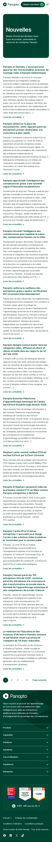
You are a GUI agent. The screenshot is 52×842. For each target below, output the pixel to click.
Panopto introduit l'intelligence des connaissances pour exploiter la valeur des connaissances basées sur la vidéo (24, 234)
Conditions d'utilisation (12, 824)
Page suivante (39, 680)
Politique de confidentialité (26, 818)
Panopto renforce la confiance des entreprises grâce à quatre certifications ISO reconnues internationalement (25, 291)
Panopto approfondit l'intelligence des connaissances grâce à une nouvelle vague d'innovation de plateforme (24, 183)
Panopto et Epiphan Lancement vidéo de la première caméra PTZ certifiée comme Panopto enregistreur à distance (25, 490)
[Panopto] (11, 5)
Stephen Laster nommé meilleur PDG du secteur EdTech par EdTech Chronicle (24, 454)
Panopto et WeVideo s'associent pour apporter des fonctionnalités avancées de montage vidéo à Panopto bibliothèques (26, 70)
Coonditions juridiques (34, 824)
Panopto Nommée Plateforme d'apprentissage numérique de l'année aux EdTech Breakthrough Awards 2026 (24, 401)
